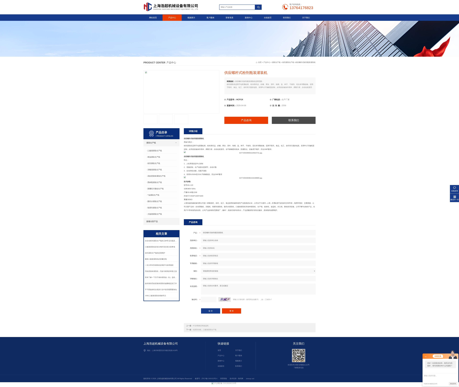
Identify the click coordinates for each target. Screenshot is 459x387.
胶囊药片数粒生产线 (156, 189)
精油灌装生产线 (154, 157)
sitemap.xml (250, 378)
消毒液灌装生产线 (155, 170)
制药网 (240, 378)
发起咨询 (453, 383)
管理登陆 (223, 378)
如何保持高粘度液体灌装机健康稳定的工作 (161, 283)
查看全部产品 (152, 221)
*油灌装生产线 (153, 195)
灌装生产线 (276, 62)
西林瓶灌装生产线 (155, 182)
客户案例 (210, 18)
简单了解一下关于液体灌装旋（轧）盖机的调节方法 (161, 277)
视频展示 (191, 18)
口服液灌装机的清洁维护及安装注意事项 (160, 247)
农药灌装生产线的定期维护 (155, 253)
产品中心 (172, 18)
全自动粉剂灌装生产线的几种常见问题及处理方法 (161, 241)
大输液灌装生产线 (155, 214)
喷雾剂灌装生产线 (155, 208)
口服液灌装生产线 (155, 151)
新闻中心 (248, 18)
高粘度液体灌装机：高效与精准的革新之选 (161, 271)
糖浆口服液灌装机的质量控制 (156, 259)
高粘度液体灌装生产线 (156, 176)
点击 (176, 142)
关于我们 (306, 18)
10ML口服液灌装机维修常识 (155, 296)
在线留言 (268, 18)
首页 (260, 62)
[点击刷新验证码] (225, 299)
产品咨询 (246, 120)
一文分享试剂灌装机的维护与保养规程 (159, 265)
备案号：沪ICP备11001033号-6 (206, 378)
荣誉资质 (229, 18)
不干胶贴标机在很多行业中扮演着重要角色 (161, 289)
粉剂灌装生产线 (288, 62)
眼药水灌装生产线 (155, 201)
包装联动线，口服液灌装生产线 (204, 330)
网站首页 (153, 18)
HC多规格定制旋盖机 (201, 326)
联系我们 (287, 18)
